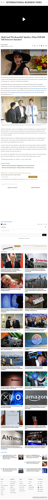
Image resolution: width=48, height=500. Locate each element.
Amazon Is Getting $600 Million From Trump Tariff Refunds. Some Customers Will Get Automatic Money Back (36, 407)
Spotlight (11, 487)
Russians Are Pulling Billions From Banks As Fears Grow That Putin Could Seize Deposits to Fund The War (35, 270)
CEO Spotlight (12, 490)
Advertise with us (22, 490)
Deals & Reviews (13, 492)
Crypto (2, 492)
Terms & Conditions (22, 485)
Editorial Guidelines (35, 187)
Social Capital (12, 483)
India (29, 483)
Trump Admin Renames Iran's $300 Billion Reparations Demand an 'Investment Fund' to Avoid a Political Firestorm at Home (11, 270)
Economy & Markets (4, 485)
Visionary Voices (13, 481)
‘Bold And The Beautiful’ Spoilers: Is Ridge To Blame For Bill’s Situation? (18, 167)
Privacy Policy (35, 179)
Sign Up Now (17, 246)
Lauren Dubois (5, 44)
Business (2, 487)
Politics (2, 490)
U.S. (1, 483)
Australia (30, 481)
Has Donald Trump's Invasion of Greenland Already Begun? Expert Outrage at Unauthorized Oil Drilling (11, 368)
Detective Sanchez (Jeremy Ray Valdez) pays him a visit (24, 92)
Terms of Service (28, 179)
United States (31, 489)
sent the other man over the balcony (39, 88)
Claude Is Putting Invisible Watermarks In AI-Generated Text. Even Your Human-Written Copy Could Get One (11, 447)
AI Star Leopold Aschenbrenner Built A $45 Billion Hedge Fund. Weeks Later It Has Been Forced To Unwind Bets (12, 310)
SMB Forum (12, 485)
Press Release (12, 489)
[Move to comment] (46, 46)
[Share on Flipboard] (39, 46)
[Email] (44, 46)
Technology (3, 489)
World (2, 481)
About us (20, 481)
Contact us (21, 483)
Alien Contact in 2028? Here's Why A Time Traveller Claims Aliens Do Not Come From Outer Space (35, 290)
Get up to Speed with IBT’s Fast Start (40, 245)
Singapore (30, 485)
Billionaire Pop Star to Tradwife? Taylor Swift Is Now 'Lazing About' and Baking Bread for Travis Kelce (35, 427)
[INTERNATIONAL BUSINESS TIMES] (24, 2)
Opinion (2, 494)
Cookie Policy (21, 489)
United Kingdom (31, 487)
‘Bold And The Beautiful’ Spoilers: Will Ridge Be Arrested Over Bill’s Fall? (18, 165)
